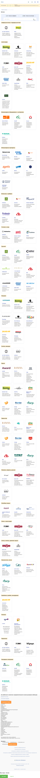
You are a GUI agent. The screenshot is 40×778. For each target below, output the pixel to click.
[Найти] (29, 2)
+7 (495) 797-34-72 (13, 742)
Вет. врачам (3, 719)
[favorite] (32, 2)
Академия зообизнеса (5, 725)
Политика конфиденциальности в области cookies (20, 754)
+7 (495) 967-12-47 (21, 742)
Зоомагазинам (4, 718)
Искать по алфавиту (12, 15)
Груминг (2, 733)
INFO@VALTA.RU (5, 744)
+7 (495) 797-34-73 (5, 742)
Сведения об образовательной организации (9, 709)
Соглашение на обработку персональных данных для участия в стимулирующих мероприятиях (20, 752)
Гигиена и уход (4, 732)
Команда (2, 707)
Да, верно (4, 776)
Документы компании (5, 710)
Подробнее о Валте (6, 702)
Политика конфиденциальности (20, 747)
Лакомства (3, 729)
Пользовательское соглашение (20, 749)
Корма (2, 728)
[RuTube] (1, 740)
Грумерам (3, 716)
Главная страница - (4, 9)
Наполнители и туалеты (5, 734)
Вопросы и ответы (4, 713)
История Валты (4, 708)
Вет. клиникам (3, 717)
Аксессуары (3, 731)
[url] (34, 1)
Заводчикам (3, 715)
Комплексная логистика (5, 724)
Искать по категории (30, 15)
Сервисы (2, 706)
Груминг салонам (4, 714)
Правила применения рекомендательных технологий (20, 756)
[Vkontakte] (4, 740)
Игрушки (2, 730)
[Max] (3, 740)
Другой (12, 776)
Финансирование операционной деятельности (10, 726)
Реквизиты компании (20, 765)
